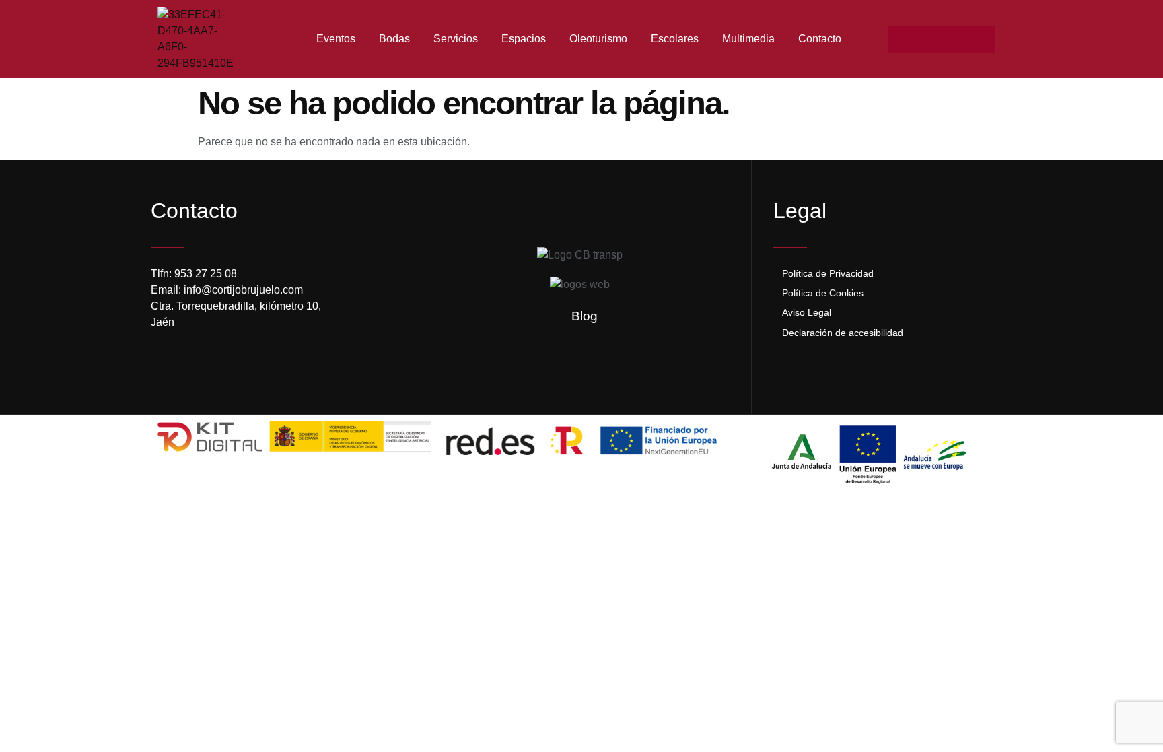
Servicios (455, 38)
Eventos (335, 38)
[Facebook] (901, 39)
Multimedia (748, 38)
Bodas (394, 38)
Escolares (675, 38)
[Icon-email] (955, 39)
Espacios (523, 38)
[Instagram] (928, 39)
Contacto (819, 38)
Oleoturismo (598, 38)
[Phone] (981, 39)
